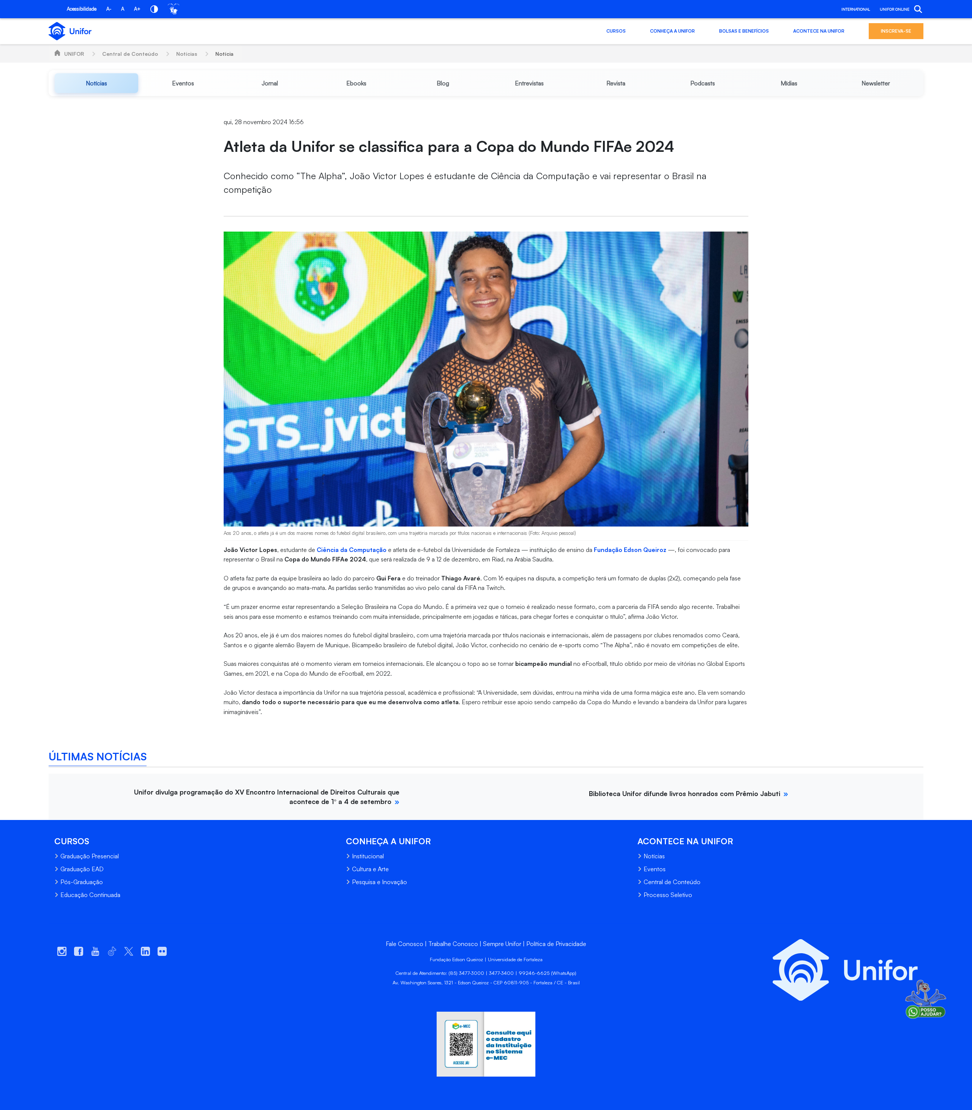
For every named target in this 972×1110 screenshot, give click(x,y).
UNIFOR (74, 53)
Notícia (224, 53)
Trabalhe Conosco (453, 944)
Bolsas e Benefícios (744, 31)
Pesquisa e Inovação (379, 882)
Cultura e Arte (370, 869)
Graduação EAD (82, 869)
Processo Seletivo (668, 895)
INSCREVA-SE (896, 31)
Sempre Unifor (502, 944)
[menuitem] (96, 83)
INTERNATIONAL (855, 9)
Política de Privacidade (556, 944)
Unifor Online (894, 9)
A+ (137, 9)
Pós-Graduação (81, 882)
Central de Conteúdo (130, 53)
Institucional (368, 856)
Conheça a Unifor (672, 31)
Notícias (186, 53)
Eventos (655, 869)
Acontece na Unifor (818, 31)
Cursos (616, 31)
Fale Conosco (404, 944)
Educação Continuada (90, 895)
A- (108, 9)
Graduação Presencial (89, 856)
